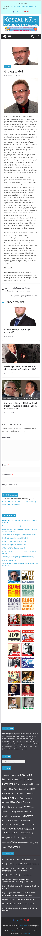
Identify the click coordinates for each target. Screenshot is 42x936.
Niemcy (12, 811)
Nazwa (5, 465)
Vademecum (6, 843)
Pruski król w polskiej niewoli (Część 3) (15, 538)
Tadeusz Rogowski (24, 828)
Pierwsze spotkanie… (9, 560)
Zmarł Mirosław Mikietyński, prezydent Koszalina (19, 535)
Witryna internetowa (10, 484)
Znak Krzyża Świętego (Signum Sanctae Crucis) (18, 557)
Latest (26, 807)
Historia (21, 794)
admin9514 (21, 76)
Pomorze (6, 820)
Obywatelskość (27, 811)
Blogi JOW (7, 66)
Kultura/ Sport (16, 807)
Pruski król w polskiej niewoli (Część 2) (15, 541)
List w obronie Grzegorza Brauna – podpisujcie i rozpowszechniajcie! (18, 289)
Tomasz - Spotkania (12, 832)
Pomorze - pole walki (19, 821)
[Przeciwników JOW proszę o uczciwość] (21, 308)
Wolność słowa (25, 843)
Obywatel (19, 811)
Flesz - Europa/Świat (22, 789)
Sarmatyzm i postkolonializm (26, 859)
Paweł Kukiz (17, 816)
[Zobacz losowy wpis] (37, 36)
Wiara (15, 842)
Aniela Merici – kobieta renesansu (27, 864)
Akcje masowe (6, 775)
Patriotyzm (7, 816)
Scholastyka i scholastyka (26, 900)
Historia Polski (18, 798)
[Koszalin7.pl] (4, 36)
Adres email (7, 475)
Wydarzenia (14, 846)
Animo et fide (14, 775)
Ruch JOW (7, 828)
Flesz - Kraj (14, 794)
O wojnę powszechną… (24, 875)
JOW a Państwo (23, 802)
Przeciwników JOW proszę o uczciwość (17, 330)
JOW (12, 802)
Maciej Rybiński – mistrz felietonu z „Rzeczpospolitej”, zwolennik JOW (20, 367)
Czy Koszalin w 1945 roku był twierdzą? (20, 904)
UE (11, 838)
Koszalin (6, 807)
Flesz (10, 789)
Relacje (35, 825)
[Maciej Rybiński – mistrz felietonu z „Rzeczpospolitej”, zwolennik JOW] (21, 345)
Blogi (23, 774)
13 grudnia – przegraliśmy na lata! (24, 296)
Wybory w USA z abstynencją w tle (13, 548)
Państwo (27, 816)
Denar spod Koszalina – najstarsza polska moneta (19, 526)
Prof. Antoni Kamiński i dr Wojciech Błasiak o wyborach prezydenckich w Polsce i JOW (21, 406)
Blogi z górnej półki (24, 784)
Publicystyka (19, 824)
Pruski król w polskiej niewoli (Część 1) (15, 545)
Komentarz (7, 437)
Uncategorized (22, 837)
